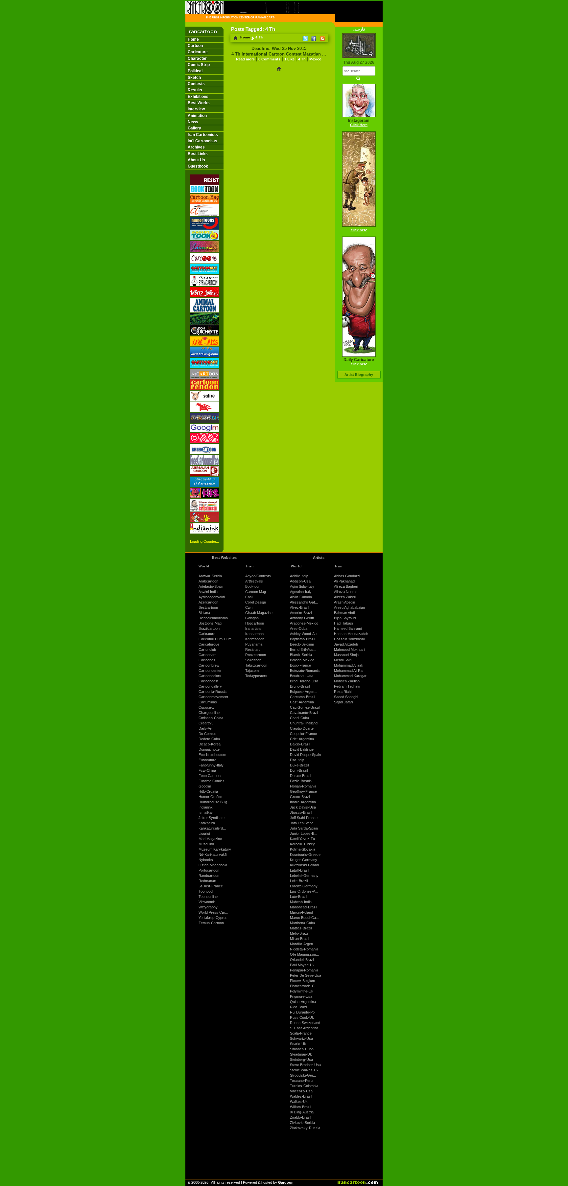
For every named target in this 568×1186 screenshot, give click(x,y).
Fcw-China (207, 770)
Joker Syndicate (212, 818)
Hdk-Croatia (208, 791)
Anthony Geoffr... (303, 618)
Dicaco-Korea (210, 744)
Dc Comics (207, 734)
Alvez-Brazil (299, 607)
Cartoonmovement (213, 697)
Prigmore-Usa (301, 996)
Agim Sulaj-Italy (302, 586)
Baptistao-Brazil (302, 639)
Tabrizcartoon (256, 665)
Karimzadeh (254, 639)
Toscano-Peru (301, 1081)
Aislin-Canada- (301, 597)
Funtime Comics (212, 781)
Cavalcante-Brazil (304, 713)
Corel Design (255, 602)
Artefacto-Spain (211, 586)
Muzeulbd (206, 844)
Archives (196, 147)
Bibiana (204, 613)
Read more (246, 59)
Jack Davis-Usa (303, 807)
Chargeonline (209, 713)
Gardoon (286, 1182)
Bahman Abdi (344, 613)
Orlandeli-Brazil (302, 960)
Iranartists (253, 628)
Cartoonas (207, 660)
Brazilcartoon (209, 628)
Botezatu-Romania (305, 671)
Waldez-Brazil (301, 1096)
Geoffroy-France (303, 791)
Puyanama (253, 644)
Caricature (198, 52)
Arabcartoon (208, 581)
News (193, 122)
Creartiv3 (206, 723)
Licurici (204, 833)
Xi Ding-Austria (302, 1112)
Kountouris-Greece (305, 854)
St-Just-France (211, 886)
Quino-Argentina (303, 1002)
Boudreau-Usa (301, 676)
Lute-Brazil (298, 897)
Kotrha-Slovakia (302, 849)
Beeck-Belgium (302, 644)
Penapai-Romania (304, 970)
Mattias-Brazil (301, 928)
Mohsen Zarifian (347, 681)
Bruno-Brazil (300, 686)
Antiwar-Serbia (210, 576)
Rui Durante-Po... (304, 1012)
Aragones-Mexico (304, 623)
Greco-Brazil (300, 797)
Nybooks (206, 860)
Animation (197, 115)
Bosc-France (300, 665)
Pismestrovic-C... (304, 986)
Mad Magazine (210, 839)
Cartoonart (207, 655)
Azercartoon (208, 602)
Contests (196, 83)
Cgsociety (207, 707)
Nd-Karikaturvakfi (212, 854)
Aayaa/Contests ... (260, 576)
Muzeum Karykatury (215, 849)
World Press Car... (213, 912)
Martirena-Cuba (302, 923)
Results (195, 90)
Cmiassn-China (211, 718)
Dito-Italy (297, 760)
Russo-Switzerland (305, 1023)
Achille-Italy (299, 576)
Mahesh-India (301, 902)
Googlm (205, 786)
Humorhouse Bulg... (214, 802)
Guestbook (198, 166)
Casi (248, 597)
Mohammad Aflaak (348, 665)
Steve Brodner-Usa (305, 1065)
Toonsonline (208, 897)
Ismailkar (206, 812)
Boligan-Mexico (302, 660)
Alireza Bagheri (346, 586)
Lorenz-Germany (304, 886)
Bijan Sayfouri (345, 618)
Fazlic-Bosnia (301, 781)
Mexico (315, 59)
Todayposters (256, 676)
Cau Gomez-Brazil (305, 707)
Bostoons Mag (210, 623)
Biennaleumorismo (213, 618)
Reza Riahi (342, 692)
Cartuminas (208, 702)
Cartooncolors (210, 676)
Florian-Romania (303, 786)
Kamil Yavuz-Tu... (304, 839)
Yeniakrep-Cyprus (213, 918)
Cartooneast (208, 681)
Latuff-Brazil (299, 870)
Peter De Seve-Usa (305, 975)
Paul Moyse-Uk (302, 965)
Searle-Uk (298, 1044)
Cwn (248, 607)
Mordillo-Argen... (303, 944)
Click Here (358, 125)
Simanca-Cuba (302, 1049)
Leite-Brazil (299, 881)
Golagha (252, 618)
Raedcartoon (209, 876)
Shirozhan (253, 660)
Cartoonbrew (209, 665)
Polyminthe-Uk (301, 991)
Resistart (252, 649)
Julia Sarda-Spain (304, 828)
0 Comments (269, 59)
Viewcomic (207, 902)
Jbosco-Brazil (301, 812)
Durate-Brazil (300, 776)
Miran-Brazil (299, 939)
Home (193, 39)
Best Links (198, 153)
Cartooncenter (210, 671)
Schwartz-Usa (301, 1038)
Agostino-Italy (301, 592)
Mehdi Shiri (342, 660)
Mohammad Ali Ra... (350, 671)
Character (197, 58)
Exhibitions (198, 96)
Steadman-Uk (301, 1054)
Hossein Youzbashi (349, 639)
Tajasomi (252, 671)
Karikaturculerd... (212, 828)
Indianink (206, 807)
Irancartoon (254, 634)
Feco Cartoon (210, 776)
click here (359, 230)
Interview (196, 109)
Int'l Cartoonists (202, 141)
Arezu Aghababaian (349, 607)
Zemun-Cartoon (211, 923)
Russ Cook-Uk (302, 1017)
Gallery (194, 128)
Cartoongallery (210, 686)
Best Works (199, 103)
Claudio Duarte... (303, 728)
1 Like (290, 59)
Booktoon (252, 586)
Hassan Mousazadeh (351, 634)
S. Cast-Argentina (304, 1028)
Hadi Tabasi (343, 623)
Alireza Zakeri (345, 597)
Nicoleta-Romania (304, 949)
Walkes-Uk (299, 1102)
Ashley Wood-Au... (305, 634)
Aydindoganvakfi (212, 597)
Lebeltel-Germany (304, 876)
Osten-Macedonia (213, 865)
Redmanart (207, 881)
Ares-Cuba (298, 628)
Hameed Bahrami (348, 628)
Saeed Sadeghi (346, 697)
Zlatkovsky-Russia (305, 1128)
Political (195, 71)
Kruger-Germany (303, 860)
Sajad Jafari (343, 702)
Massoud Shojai (346, 655)
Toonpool (206, 891)
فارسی (359, 29)
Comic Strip (199, 64)
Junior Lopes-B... (303, 833)
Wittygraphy (208, 907)
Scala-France (301, 1033)
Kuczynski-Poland (304, 865)
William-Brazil (300, 1107)
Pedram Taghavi (347, 686)
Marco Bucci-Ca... (304, 918)
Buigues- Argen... (303, 692)
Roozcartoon (255, 655)
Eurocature (207, 760)
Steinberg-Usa (301, 1059)
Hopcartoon (254, 623)
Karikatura (207, 823)
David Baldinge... (303, 749)
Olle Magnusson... (304, 954)
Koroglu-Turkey (302, 844)
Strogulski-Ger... (303, 1075)
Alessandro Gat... (304, 602)
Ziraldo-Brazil (300, 1117)
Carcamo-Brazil (302, 697)
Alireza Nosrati (345, 592)
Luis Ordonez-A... (304, 891)
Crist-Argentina (302, 739)
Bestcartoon (208, 607)
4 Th (302, 59)
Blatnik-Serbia (301, 655)
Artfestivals (254, 581)
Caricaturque (209, 644)
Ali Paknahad (344, 581)
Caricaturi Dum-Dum (215, 639)
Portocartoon (209, 870)
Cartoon (195, 45)
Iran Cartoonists (203, 134)
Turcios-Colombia (304, 1086)
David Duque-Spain (305, 755)
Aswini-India (208, 592)
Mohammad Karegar (350, 676)
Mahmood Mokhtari (349, 649)
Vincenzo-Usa (301, 1091)
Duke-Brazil (299, 765)
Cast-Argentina (302, 702)
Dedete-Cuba (209, 739)
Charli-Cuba (299, 718)
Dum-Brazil (299, 770)
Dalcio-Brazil (300, 744)
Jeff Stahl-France (304, 818)
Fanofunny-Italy (211, 765)
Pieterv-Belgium (302, 981)
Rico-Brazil (298, 1007)
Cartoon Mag (255, 592)
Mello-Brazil (299, 933)
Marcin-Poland (301, 912)
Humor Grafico (210, 797)
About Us (196, 160)
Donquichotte (209, 749)
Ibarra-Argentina (303, 802)
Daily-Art (205, 728)
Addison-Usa (300, 581)
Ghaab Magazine (258, 613)
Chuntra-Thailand (304, 723)
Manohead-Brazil (303, 907)
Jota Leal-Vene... (303, 823)
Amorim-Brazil (301, 613)
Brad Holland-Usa (304, 681)
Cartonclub (207, 649)
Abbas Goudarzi (347, 576)
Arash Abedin (344, 602)
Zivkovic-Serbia (302, 1123)
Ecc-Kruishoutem (212, 755)
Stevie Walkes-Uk (304, 1070)
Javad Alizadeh (346, 644)
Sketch (194, 77)
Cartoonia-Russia (212, 692)
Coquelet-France (303, 734)
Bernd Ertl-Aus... (303, 649)
